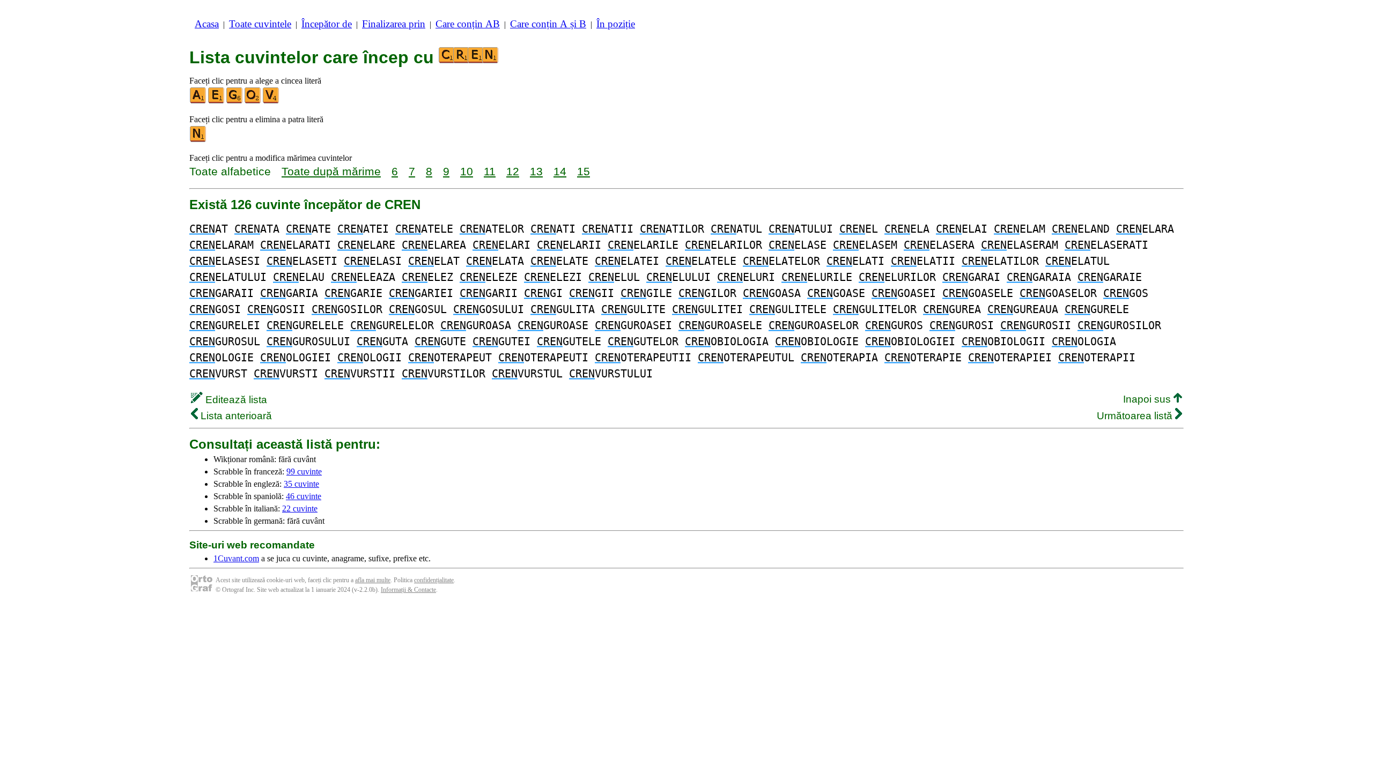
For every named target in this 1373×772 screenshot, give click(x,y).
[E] (217, 101)
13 (536, 171)
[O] (253, 101)
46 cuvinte (303, 496)
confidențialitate (434, 580)
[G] (235, 101)
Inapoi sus (1148, 399)
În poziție (615, 23)
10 (466, 171)
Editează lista (235, 399)
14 (559, 171)
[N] (198, 139)
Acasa (207, 23)
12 (512, 171)
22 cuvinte (300, 508)
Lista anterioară (235, 415)
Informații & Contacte (408, 589)
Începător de (326, 23)
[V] (271, 101)
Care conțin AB (467, 23)
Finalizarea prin (393, 23)
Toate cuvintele (260, 23)
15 (583, 171)
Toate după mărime (331, 171)
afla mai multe (372, 580)
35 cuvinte (301, 483)
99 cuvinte (304, 471)
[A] (198, 101)
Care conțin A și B (548, 23)
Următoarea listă (1136, 415)
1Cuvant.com (236, 558)
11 (490, 171)
